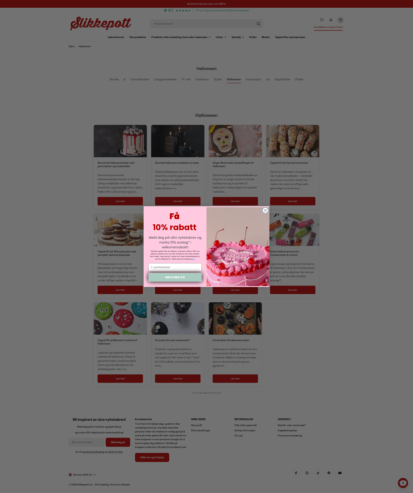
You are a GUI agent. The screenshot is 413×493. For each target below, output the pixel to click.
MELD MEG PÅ (175, 277)
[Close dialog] (265, 210)
